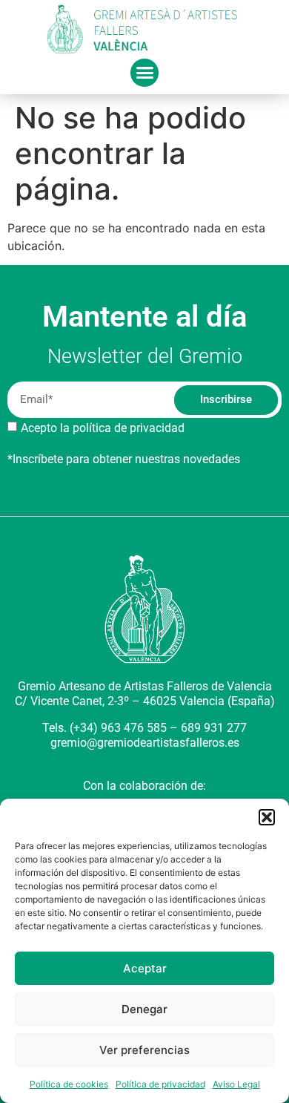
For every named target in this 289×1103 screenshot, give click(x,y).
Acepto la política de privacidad (103, 428)
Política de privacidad (160, 1084)
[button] (266, 817)
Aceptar (145, 968)
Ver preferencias (144, 1050)
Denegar (144, 1009)
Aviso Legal (236, 1084)
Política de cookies (69, 1084)
